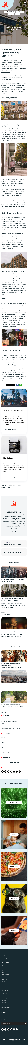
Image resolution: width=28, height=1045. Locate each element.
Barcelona (10, 598)
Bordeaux (20, 598)
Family (2, 995)
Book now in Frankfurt (11, 429)
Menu (25, 2)
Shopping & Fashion (6, 665)
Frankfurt (19, 485)
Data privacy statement (6, 958)
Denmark (3, 739)
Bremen (9, 632)
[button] (10, 385)
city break (14, 485)
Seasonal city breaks (15, 605)
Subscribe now (8, 476)
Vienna (7, 607)
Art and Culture (8, 485)
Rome (2, 605)
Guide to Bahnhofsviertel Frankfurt (9, 721)
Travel (17, 13)
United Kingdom (5, 752)
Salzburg (7, 605)
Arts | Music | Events (9, 11)
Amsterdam (4, 598)
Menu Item (2, 771)
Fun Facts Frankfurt (6, 581)
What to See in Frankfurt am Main (8, 726)
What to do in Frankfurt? (6, 719)
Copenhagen (15, 600)
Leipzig (3, 603)
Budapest (3, 600)
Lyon (21, 634)
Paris (22, 603)
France (3, 742)
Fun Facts (12, 579)
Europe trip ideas (5, 614)
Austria (3, 737)
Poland (2, 986)
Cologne (9, 600)
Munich (19, 603)
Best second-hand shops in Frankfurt (11, 667)
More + (3, 612)
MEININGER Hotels (14, 512)
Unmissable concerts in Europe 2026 (11, 646)
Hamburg (12, 634)
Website (12, 532)
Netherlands (4, 638)
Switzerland (18, 638)
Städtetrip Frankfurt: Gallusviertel (8, 723)
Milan (14, 636)
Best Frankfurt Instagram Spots (9, 688)
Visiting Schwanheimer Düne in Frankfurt (12, 706)
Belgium (3, 965)
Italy (2, 747)
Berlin (15, 598)
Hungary (3, 983)
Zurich (11, 607)
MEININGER (13, 603)
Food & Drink (4, 993)
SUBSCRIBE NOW (14, 762)
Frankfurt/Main (20, 11)
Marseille (8, 603)
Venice (3, 607)
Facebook (15, 532)
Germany (11, 13)
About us (3, 955)
